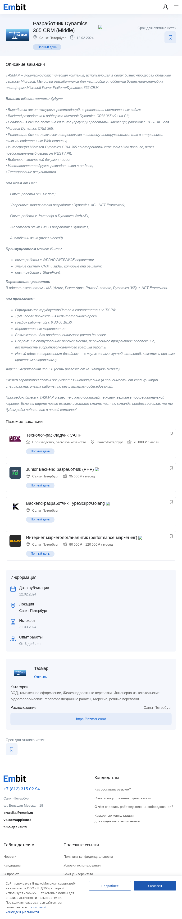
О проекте (11, 874)
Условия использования (82, 865)
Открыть (40, 677)
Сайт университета (78, 874)
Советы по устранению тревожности (123, 798)
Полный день (47, 47)
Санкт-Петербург (52, 38)
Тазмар (41, 668)
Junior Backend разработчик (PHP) (60, 469)
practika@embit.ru (18, 812)
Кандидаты (12, 865)
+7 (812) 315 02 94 (22, 788)
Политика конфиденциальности (88, 856)
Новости (10, 856)
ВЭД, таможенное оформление (35, 693)
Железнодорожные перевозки (87, 693)
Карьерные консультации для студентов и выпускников (117, 818)
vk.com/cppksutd (18, 820)
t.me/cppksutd (15, 827)
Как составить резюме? (113, 789)
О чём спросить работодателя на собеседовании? (134, 807)
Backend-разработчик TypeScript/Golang (65, 503)
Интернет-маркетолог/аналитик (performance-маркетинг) (81, 537)
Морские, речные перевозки (116, 699)
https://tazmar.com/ (91, 719)
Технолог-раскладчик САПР (54, 435)
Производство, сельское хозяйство (59, 442)
